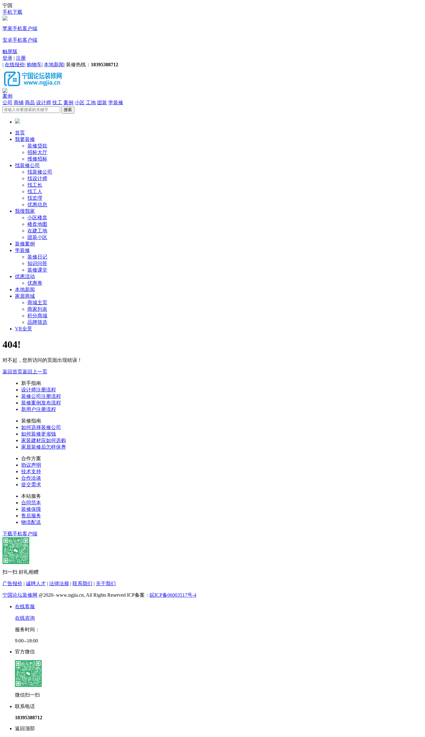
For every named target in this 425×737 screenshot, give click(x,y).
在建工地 (37, 230)
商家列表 (37, 309)
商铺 (19, 102)
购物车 (34, 64)
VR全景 (23, 328)
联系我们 (82, 583)
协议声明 (31, 465)
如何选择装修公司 (41, 427)
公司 (7, 102)
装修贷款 (37, 145)
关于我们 (106, 583)
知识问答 (37, 263)
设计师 (43, 102)
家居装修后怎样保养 (43, 447)
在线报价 (15, 64)
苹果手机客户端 (19, 28)
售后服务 (31, 515)
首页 (20, 132)
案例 (7, 96)
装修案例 (25, 243)
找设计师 (37, 178)
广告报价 (12, 583)
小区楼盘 (37, 217)
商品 (30, 102)
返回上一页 (34, 371)
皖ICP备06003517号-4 (173, 595)
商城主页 (37, 302)
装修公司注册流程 (41, 396)
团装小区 (37, 237)
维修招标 (37, 158)
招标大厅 (37, 152)
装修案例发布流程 (41, 402)
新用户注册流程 (38, 409)
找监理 (34, 198)
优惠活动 (25, 276)
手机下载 (12, 12)
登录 (7, 58)
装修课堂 (37, 270)
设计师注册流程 (38, 389)
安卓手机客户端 (19, 40)
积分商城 (37, 315)
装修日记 (37, 256)
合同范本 (31, 502)
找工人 (34, 191)
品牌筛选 (37, 322)
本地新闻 (54, 64)
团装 (102, 102)
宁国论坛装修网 (19, 595)
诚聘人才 (36, 583)
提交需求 (31, 484)
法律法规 (59, 583)
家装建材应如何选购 (43, 440)
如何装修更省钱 (38, 433)
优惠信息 (37, 204)
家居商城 (25, 296)
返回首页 (12, 371)
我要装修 (25, 139)
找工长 (34, 185)
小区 (80, 102)
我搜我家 (25, 211)
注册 (21, 58)
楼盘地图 (37, 224)
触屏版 (9, 51)
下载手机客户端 (19, 533)
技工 (57, 102)
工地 (91, 102)
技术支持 (31, 471)
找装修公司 (27, 165)
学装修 (115, 102)
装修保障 (31, 509)
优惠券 (34, 283)
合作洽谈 (31, 478)
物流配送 (31, 522)
